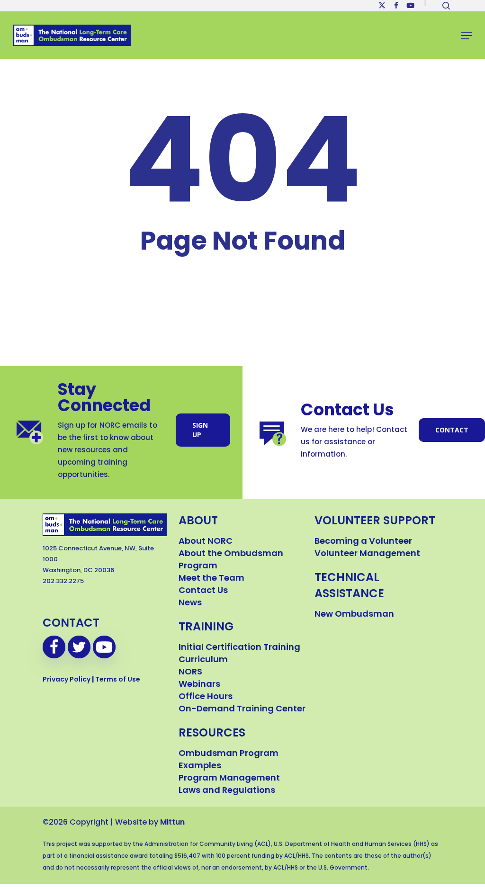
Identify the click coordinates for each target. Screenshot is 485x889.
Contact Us (203, 591)
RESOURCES (212, 733)
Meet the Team (211, 579)
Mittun (172, 822)
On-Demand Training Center (242, 709)
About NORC (206, 542)
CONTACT (71, 623)
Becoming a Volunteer (363, 542)
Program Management (229, 778)
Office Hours (206, 697)
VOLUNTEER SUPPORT (374, 521)
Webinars (199, 685)
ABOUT (198, 521)
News (190, 603)
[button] (466, 35)
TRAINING (206, 627)
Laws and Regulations (227, 791)
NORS (190, 672)
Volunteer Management (367, 554)
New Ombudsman (354, 615)
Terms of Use (117, 679)
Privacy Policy (66, 679)
